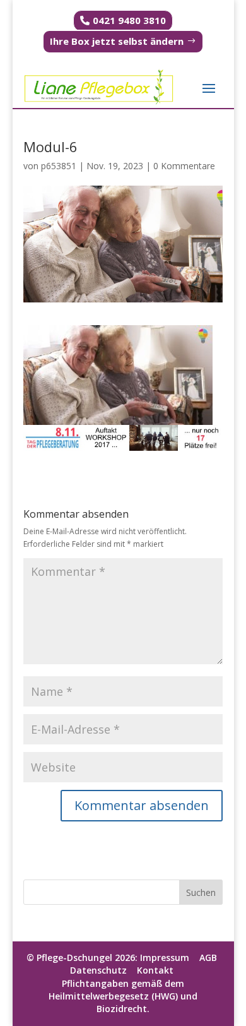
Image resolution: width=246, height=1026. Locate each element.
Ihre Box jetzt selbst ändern (117, 41)
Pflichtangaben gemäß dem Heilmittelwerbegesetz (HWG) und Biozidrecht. (123, 996)
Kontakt (158, 970)
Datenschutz (98, 970)
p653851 (58, 166)
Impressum (166, 957)
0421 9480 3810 (129, 20)
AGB (208, 957)
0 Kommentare (184, 166)
